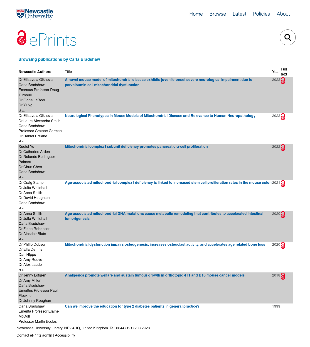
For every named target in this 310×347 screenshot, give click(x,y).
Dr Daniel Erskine (33, 135)
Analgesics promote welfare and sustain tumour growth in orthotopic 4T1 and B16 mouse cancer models (155, 275)
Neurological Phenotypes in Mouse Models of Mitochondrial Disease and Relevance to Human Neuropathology (160, 115)
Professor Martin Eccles (38, 321)
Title (68, 71)
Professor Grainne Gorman (40, 130)
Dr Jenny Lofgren (32, 275)
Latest (239, 14)
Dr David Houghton (34, 197)
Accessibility (65, 335)
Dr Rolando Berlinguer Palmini (37, 159)
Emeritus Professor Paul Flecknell (38, 293)
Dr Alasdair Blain (32, 233)
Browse (217, 14)
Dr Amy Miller (29, 280)
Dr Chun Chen (30, 166)
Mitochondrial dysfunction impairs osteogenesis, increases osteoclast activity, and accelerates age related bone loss (165, 244)
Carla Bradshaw (32, 84)
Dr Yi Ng (25, 104)
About (283, 14)
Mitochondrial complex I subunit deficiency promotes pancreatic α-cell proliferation (136, 146)
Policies (261, 14)
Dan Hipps (27, 254)
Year (276, 71)
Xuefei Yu (26, 146)
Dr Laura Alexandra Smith (39, 120)
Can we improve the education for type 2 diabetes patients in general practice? (132, 306)
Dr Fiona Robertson (34, 228)
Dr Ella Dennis (30, 249)
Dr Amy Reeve (30, 259)
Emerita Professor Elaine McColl (39, 313)
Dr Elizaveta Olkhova (36, 79)
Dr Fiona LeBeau (32, 99)
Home (196, 14)
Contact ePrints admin (34, 335)
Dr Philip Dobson (32, 244)
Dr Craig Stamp (31, 182)
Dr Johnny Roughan (35, 300)
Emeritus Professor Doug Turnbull (39, 92)
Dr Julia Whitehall (33, 187)
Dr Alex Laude (30, 264)
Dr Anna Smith (30, 192)
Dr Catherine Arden (34, 151)
